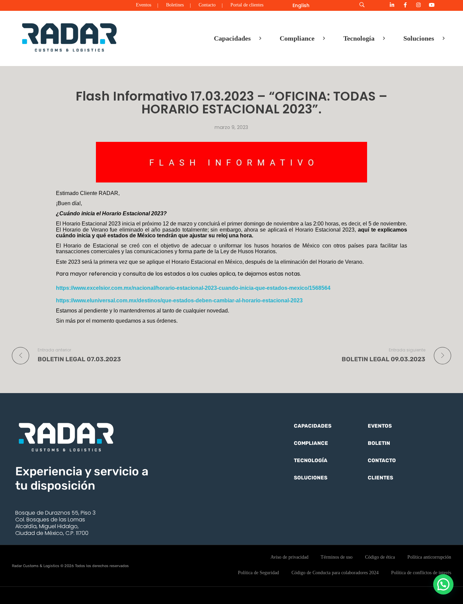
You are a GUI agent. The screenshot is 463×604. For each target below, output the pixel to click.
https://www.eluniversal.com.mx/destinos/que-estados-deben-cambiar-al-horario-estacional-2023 (179, 300)
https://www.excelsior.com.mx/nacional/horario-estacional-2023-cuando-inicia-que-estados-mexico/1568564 (193, 288)
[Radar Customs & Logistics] (69, 37)
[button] (443, 584)
